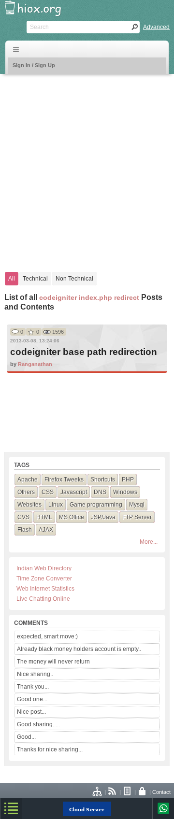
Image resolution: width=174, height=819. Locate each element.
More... (149, 541)
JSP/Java (103, 517)
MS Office (71, 517)
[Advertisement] (87, 168)
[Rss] (112, 792)
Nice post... (31, 711)
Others (26, 492)
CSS (48, 492)
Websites (29, 504)
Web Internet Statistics (45, 588)
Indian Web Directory (44, 568)
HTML (44, 517)
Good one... (32, 699)
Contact (161, 792)
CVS (23, 517)
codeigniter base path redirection (83, 352)
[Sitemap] (97, 792)
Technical (35, 278)
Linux (55, 504)
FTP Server (137, 517)
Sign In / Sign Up (34, 65)
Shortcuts (102, 479)
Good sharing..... (38, 724)
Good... (26, 737)
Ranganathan (35, 364)
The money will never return (53, 661)
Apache (27, 479)
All (11, 278)
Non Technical (74, 278)
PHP (128, 479)
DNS (100, 492)
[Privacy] (142, 792)
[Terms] (127, 792)
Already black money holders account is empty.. (79, 649)
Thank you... (33, 686)
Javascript (73, 492)
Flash (24, 529)
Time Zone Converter (44, 578)
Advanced (156, 27)
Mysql (137, 504)
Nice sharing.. (35, 674)
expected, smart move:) (47, 636)
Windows (125, 492)
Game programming (96, 504)
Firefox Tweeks (64, 479)
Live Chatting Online (43, 598)
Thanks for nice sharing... (50, 749)
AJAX (46, 529)
